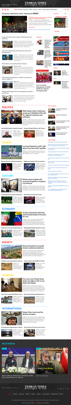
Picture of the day (42, 70)
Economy (25, 9)
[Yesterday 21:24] (7, 99)
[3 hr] (11, 252)
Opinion (55, 68)
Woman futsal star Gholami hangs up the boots (12, 161)
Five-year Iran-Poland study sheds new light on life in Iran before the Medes (34, 281)
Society (20, 9)
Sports (35, 9)
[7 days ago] (51, 134)
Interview (39, 37)
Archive (57, 31)
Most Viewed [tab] (52, 139)
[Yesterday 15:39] (29, 299)
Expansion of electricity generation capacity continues (12, 228)
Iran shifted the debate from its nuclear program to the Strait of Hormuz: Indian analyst (48, 64)
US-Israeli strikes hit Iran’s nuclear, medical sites (61, 133)
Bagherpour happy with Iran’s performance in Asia (35, 161)
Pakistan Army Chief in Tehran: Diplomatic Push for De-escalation (63, 128)
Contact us (15, 4)
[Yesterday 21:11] (11, 117)
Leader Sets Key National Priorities (61, 109)
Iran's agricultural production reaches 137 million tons (58, 158)
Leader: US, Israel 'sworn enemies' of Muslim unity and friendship (17, 37)
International (46, 9)
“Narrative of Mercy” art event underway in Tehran (39, 29)
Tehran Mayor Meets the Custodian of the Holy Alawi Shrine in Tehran (17, 376)
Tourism (35, 13)
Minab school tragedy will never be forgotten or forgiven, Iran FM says (17, 92)
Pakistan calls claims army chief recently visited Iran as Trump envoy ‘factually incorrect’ (58, 145)
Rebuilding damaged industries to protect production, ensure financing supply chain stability (35, 228)
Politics (31, 9)
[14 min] (51, 110)
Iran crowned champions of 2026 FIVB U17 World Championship (43, 88)
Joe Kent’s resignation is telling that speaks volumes (65, 72)
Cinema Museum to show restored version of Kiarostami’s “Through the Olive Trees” (12, 194)
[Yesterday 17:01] (14, 24)
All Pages (55, 13)
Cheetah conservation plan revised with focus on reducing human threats (12, 261)
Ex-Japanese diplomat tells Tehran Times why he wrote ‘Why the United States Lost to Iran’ (48, 54)
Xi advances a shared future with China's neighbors (59, 165)
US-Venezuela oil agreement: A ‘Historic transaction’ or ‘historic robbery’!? (17, 78)
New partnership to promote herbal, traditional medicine (33, 247)
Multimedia (53, 9)
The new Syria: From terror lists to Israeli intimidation (35, 327)
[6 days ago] (51, 128)
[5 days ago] (51, 122)
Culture (40, 9)
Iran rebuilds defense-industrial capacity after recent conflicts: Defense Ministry (12, 128)
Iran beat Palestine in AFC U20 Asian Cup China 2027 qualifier (34, 147)
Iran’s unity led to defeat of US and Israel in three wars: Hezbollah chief (16, 51)
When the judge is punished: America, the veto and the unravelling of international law (65, 84)
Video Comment (52, 106)
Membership (9, 4)
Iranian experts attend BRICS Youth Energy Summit (35, 261)
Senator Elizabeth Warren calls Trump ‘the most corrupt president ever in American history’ (35, 128)
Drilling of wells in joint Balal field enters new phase (57, 168)
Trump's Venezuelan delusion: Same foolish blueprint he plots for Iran (34, 215)
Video (38, 348)
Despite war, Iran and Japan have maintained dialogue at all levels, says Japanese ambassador (48, 43)
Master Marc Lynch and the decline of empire (14, 63)
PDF (68, 13)
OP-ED (54, 78)
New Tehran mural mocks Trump (33, 194)
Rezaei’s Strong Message (61, 114)
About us (4, 4)
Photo (4, 348)
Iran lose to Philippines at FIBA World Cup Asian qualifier (58, 186)
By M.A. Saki (16, 81)
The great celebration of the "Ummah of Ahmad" (20, 14)
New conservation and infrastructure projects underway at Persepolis (35, 294)
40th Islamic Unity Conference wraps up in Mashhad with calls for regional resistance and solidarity (34, 114)
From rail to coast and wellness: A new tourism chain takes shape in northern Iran (12, 294)
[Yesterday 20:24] (7, 57)
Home (15, 9)
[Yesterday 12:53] (51, 116)
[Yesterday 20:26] (6, 134)
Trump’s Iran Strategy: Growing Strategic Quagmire (63, 121)
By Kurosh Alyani (17, 66)
